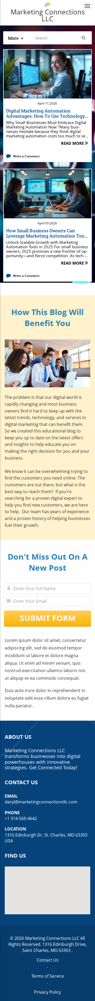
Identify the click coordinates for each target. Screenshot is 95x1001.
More (13, 38)
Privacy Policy (47, 992)
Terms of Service (47, 976)
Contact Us (48, 960)
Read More (73, 143)
